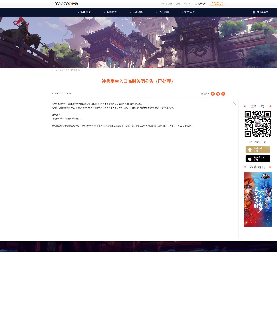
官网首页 (84, 12)
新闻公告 (110, 12)
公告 (78, 70)
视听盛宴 (162, 12)
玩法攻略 (136, 12)
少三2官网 (70, 70)
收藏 (186, 4)
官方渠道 (188, 12)
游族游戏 (202, 4)
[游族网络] (67, 3)
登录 (162, 4)
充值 (178, 4)
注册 (170, 4)
